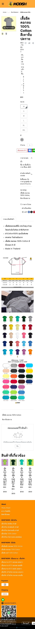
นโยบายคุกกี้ (4, 626)
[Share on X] (31, 212)
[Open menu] (3, 4)
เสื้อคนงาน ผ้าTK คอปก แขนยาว (11, 569)
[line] (2, 599)
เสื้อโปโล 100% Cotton (9, 534)
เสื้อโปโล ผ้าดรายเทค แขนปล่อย (11, 537)
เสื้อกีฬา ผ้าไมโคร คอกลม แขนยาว (12, 572)
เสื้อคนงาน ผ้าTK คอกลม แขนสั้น (11, 565)
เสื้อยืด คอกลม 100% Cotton (25, 194)
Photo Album (5, 508)
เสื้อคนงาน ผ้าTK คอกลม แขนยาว (12, 562)
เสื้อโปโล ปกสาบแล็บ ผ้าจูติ (10, 530)
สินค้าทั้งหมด (5, 514)
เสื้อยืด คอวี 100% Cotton (9, 553)
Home (4, 12)
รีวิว (17, 446)
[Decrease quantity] (27, 145)
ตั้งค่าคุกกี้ (26, 623)
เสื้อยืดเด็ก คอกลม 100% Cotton (11, 546)
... (8, 12)
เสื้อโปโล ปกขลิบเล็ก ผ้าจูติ (9, 527)
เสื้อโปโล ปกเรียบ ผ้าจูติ (8, 524)
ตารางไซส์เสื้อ (5, 511)
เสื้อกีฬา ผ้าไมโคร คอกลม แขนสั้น (12, 575)
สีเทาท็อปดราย (14, 12)
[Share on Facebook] (29, 212)
